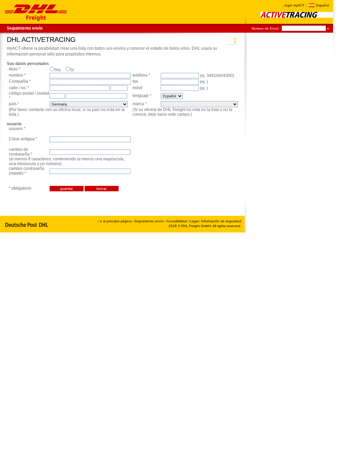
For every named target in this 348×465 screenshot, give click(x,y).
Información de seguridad (221, 221)
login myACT (294, 5)
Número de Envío (265, 28)
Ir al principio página (116, 221)
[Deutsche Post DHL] (27, 225)
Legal (194, 221)
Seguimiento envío (24, 28)
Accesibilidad (177, 221)
